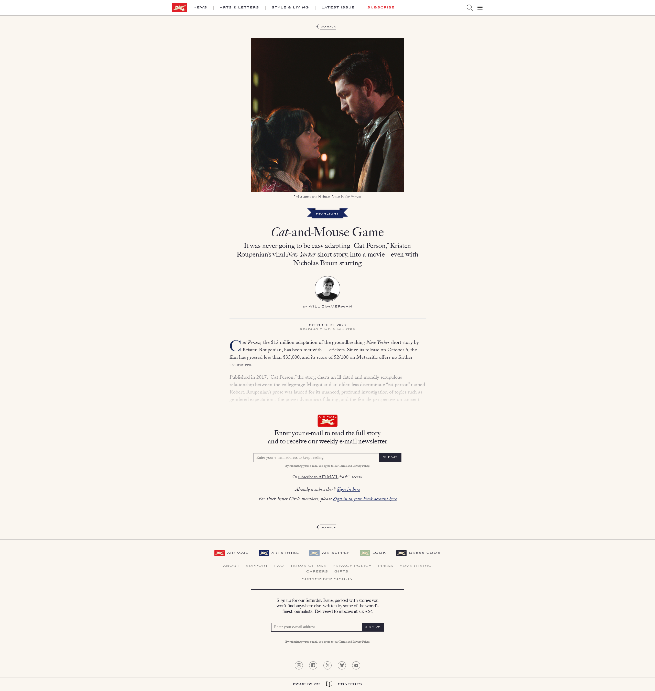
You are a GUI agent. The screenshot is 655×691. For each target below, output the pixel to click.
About (231, 566)
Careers (317, 571)
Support (257, 566)
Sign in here (348, 490)
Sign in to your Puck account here (365, 499)
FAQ (279, 566)
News (200, 7)
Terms (343, 466)
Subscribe (381, 7)
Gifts (341, 571)
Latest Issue (338, 7)
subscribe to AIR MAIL (318, 477)
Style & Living (290, 7)
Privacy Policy (361, 466)
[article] (327, 277)
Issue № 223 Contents (327, 684)
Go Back (328, 26)
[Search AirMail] (470, 8)
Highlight (327, 214)
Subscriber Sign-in (327, 579)
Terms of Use (308, 566)
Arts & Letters (239, 7)
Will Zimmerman (330, 307)
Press (386, 566)
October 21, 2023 (327, 325)
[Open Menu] (480, 8)
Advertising (416, 566)
